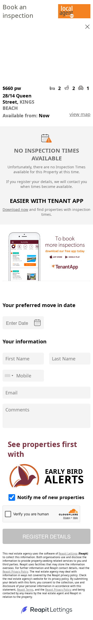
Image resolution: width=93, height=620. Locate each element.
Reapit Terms (25, 589)
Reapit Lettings (68, 553)
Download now (15, 209)
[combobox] (9, 375)
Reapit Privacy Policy (15, 571)
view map (79, 114)
